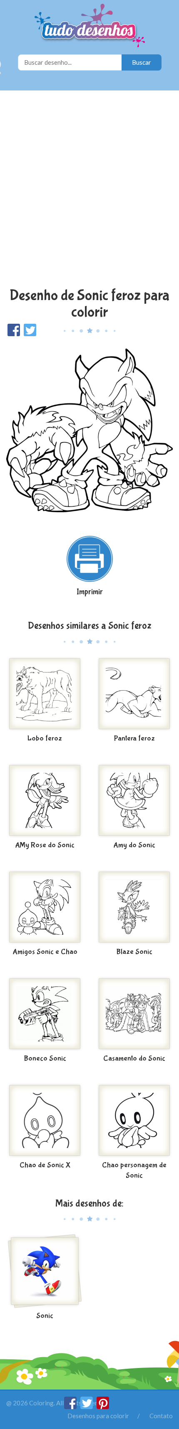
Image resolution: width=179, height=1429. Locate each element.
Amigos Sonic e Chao (44, 952)
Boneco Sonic (45, 1058)
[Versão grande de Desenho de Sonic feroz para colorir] (89, 431)
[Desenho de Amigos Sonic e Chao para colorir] (44, 907)
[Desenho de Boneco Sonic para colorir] (44, 1014)
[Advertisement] (89, 190)
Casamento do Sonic (134, 1058)
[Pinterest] (102, 1406)
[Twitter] (87, 1406)
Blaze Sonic (134, 952)
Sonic (44, 1316)
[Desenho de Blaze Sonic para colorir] (134, 907)
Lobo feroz (44, 738)
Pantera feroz (134, 738)
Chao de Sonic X (45, 1165)
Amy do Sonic (134, 845)
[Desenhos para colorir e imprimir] (90, 26)
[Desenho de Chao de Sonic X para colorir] (44, 1120)
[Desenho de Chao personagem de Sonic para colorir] (134, 1120)
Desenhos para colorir (98, 1415)
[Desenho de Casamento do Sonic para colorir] (134, 1014)
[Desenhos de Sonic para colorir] (44, 1271)
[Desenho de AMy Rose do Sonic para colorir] (44, 800)
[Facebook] (71, 1406)
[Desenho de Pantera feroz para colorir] (134, 694)
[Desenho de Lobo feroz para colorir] (44, 694)
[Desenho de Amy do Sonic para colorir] (134, 800)
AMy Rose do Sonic (45, 845)
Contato (161, 1415)
